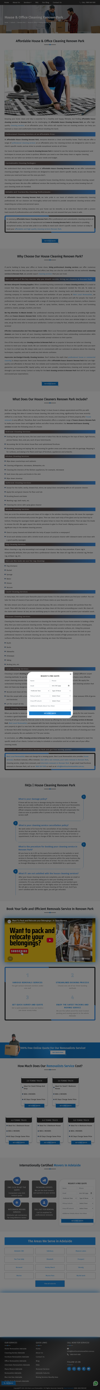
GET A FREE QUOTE (50, 713)
